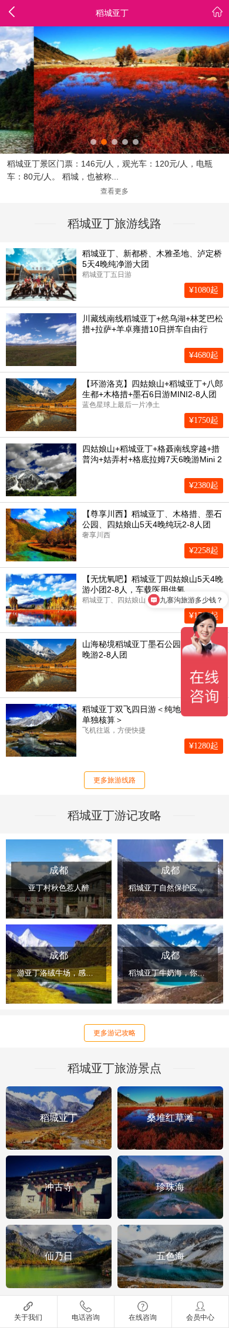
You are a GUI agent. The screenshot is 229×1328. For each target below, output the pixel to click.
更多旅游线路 (114, 780)
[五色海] (170, 1256)
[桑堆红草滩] (170, 1118)
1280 (203, 745)
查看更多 (114, 191)
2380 (203, 485)
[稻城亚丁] (59, 1118)
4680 (203, 355)
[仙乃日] (59, 1256)
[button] (93, 142)
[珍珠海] (170, 1187)
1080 (203, 289)
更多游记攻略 (114, 1033)
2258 (203, 550)
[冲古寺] (59, 1187)
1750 (203, 420)
